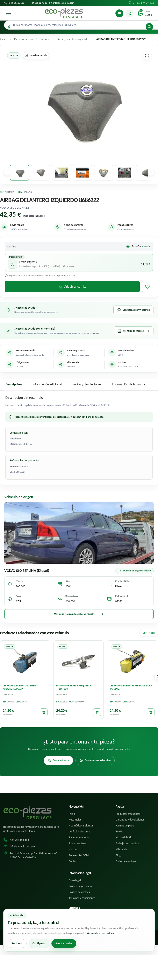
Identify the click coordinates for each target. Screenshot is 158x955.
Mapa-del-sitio (124, 837)
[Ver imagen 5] (103, 172)
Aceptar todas (63, 943)
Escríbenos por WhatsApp (97, 760)
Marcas (73, 849)
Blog (118, 855)
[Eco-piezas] (64, 13)
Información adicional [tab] (47, 384)
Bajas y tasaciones (79, 837)
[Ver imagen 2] (40, 172)
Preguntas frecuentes (128, 814)
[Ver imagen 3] (61, 172)
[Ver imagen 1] (19, 172)
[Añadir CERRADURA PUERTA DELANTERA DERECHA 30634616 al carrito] (44, 712)
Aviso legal (75, 880)
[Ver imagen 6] (124, 172)
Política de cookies (79, 892)
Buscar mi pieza (61, 760)
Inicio (72, 814)
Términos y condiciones (82, 898)
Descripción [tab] (14, 384)
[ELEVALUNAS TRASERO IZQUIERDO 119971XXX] (78, 662)
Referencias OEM (79, 855)
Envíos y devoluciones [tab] (86, 384)
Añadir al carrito (75, 286)
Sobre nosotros (77, 843)
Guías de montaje (126, 861)
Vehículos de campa (80, 831)
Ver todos (148, 633)
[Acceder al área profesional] (119, 13)
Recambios (75, 819)
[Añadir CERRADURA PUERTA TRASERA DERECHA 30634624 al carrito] (151, 712)
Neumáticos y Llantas (81, 825)
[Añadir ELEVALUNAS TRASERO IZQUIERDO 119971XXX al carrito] (97, 712)
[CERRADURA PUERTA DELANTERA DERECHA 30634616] (25, 662)
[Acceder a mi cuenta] (129, 13)
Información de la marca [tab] (128, 384)
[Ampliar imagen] (147, 56)
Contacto (74, 861)
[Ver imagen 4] (82, 172)
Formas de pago (125, 825)
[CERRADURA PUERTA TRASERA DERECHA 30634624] (132, 662)
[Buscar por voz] (9, 27)
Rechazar (17, 943)
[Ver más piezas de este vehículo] (79, 533)
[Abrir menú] (8, 13)
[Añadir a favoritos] (147, 286)
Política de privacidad (81, 886)
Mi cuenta (121, 849)
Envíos (119, 831)
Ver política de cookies (100, 933)
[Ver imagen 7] (145, 172)
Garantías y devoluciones (130, 819)
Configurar (39, 943)
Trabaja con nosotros (127, 843)
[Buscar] (149, 26)
